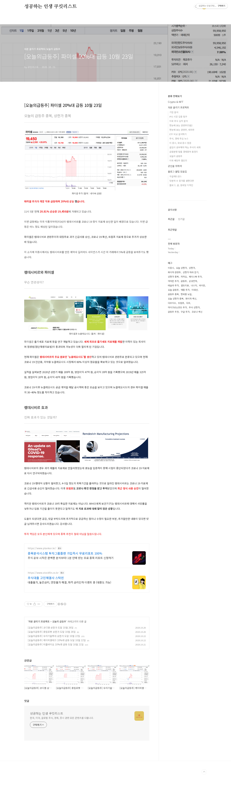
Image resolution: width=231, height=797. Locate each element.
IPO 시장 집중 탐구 (178, 116)
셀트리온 (185, 285)
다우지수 (172, 303)
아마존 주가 (173, 281)
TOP (204, 772)
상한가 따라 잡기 (190, 272)
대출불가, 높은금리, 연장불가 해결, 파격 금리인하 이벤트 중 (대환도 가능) (69, 582)
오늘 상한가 (181, 267)
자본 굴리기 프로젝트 (39, 621)
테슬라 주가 (173, 285)
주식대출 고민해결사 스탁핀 (46, 578)
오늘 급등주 (173, 289)
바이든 (202, 285)
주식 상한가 (194, 307)
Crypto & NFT (175, 101)
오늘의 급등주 (59, 621)
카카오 (184, 276)
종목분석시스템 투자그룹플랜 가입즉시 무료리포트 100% (65, 553)
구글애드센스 (175, 176)
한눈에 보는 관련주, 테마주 (181, 129)
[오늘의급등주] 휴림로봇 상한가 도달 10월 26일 (52, 631)
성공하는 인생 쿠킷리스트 (50, 6)
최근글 (171, 219)
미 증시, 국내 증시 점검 (180, 143)
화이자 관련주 (174, 272)
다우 (188, 303)
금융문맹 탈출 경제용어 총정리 (183, 151)
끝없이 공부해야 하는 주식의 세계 (185, 147)
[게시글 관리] (39, 604)
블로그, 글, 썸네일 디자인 (181, 185)
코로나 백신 (197, 311)
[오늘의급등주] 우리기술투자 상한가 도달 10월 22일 (54, 636)
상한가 (192, 267)
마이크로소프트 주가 (177, 307)
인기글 (181, 219)
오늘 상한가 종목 (175, 298)
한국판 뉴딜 (186, 294)
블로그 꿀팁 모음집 (177, 171)
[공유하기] (34, 604)
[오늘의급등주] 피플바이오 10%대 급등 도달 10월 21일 (56, 644)
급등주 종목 (173, 294)
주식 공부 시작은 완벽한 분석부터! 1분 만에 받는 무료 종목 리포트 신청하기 (71, 558)
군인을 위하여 (175, 166)
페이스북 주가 (195, 276)
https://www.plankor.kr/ (42, 548)
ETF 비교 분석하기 (178, 134)
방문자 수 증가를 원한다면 (181, 180)
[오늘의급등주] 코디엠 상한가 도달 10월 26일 (50, 627)
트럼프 (181, 303)
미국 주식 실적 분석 (178, 121)
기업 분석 (173, 112)
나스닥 (194, 285)
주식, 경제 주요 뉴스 (178, 138)
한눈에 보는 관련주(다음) (180, 125)
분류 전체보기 (175, 96)
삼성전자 (193, 281)
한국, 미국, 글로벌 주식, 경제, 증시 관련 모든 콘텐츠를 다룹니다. (62, 718)
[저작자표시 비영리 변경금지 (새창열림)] (61, 604)
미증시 (171, 267)
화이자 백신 (191, 298)
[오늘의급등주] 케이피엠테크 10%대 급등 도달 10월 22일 (57, 640)
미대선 (195, 289)
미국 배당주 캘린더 (178, 160)
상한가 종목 (173, 276)
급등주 (184, 281)
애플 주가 (185, 289)
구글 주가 (185, 311)
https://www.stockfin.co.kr (43, 572)
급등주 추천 (173, 311)
